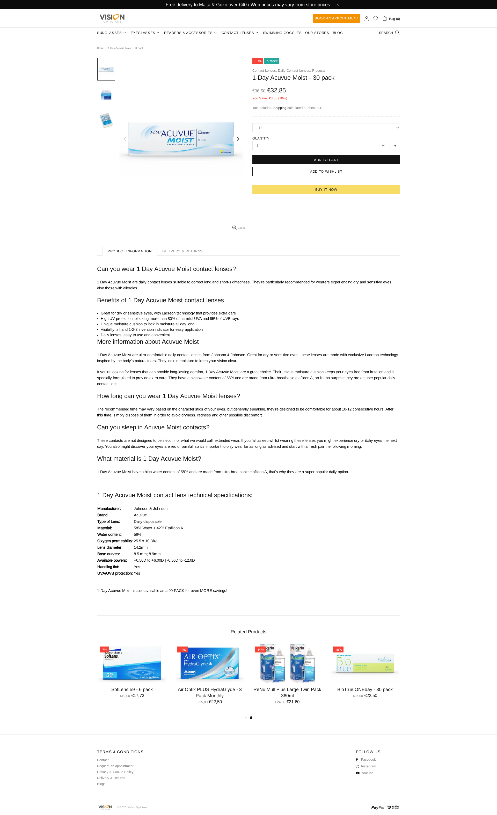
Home (100, 48)
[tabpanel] (287, 679)
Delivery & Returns (111, 778)
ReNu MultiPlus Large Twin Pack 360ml (287, 692)
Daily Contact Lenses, (294, 70)
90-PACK (176, 590)
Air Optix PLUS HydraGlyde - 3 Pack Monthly (210, 692)
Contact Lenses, (264, 70)
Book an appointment (337, 18)
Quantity (260, 138)
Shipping (279, 108)
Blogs (101, 784)
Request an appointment (115, 766)
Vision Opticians (112, 18)
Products (319, 70)
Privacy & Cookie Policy (115, 772)
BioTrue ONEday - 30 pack (365, 689)
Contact (103, 760)
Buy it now (326, 190)
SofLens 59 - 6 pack (132, 689)
